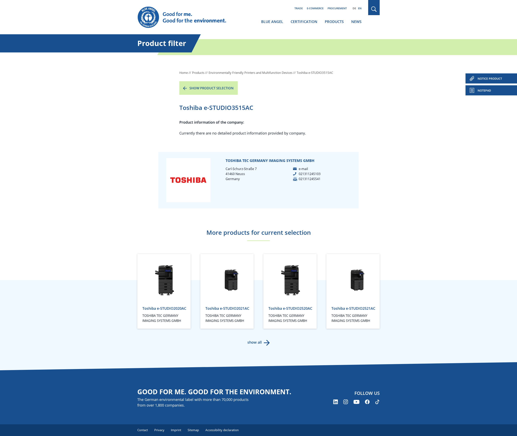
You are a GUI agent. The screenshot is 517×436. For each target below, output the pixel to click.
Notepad (484, 90)
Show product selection (211, 88)
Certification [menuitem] (304, 21)
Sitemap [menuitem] (193, 430)
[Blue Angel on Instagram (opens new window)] (345, 401)
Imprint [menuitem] (176, 430)
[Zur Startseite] (185, 17)
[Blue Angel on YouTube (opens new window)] (356, 401)
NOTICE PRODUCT (490, 78)
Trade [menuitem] (298, 8)
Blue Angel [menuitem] (272, 21)
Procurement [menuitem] (337, 8)
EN (359, 8)
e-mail (303, 169)
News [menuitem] (356, 21)
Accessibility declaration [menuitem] (222, 430)
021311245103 (309, 174)
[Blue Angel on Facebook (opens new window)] (367, 401)
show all (254, 342)
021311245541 (309, 179)
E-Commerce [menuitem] (315, 8)
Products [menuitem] (334, 21)
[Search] (374, 9)
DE (354, 8)
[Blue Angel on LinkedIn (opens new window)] (335, 401)
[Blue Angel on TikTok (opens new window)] (377, 401)
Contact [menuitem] (142, 430)
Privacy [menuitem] (159, 430)
